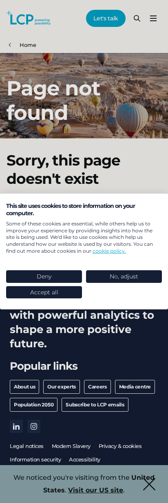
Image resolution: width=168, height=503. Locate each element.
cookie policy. (109, 251)
